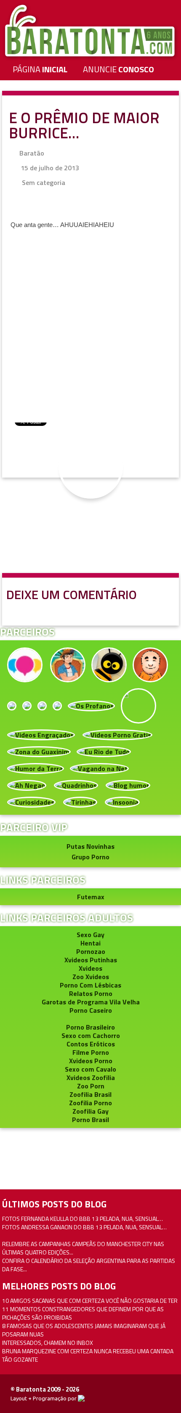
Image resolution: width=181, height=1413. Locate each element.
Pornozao (90, 951)
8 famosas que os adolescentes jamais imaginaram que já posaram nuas (83, 1330)
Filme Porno (90, 1052)
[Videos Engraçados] (41, 734)
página (40, 69)
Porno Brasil (90, 1120)
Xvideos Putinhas (90, 960)
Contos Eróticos (91, 1044)
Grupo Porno (90, 857)
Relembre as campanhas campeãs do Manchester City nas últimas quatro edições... (83, 1248)
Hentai (90, 943)
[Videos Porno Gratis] (117, 734)
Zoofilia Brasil (90, 1094)
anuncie (118, 69)
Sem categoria (43, 182)
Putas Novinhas (90, 846)
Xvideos (90, 968)
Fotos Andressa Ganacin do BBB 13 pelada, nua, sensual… (84, 1227)
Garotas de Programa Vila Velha (91, 1002)
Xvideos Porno (90, 1061)
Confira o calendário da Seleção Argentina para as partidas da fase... (88, 1264)
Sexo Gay (90, 935)
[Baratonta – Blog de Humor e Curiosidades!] (90, 30)
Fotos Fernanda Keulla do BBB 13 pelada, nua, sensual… (82, 1218)
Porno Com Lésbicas (90, 985)
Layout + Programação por (44, 1398)
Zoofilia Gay (90, 1111)
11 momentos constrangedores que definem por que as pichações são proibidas (83, 1313)
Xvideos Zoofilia (91, 1077)
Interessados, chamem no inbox (47, 1342)
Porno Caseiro (90, 1010)
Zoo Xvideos (90, 977)
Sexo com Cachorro (90, 1035)
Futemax (90, 897)
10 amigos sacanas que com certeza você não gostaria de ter (90, 1300)
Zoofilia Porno (90, 1103)
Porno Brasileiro (90, 1027)
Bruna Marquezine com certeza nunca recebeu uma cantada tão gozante (87, 1355)
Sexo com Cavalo (90, 1069)
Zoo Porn (90, 1086)
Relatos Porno (90, 993)
